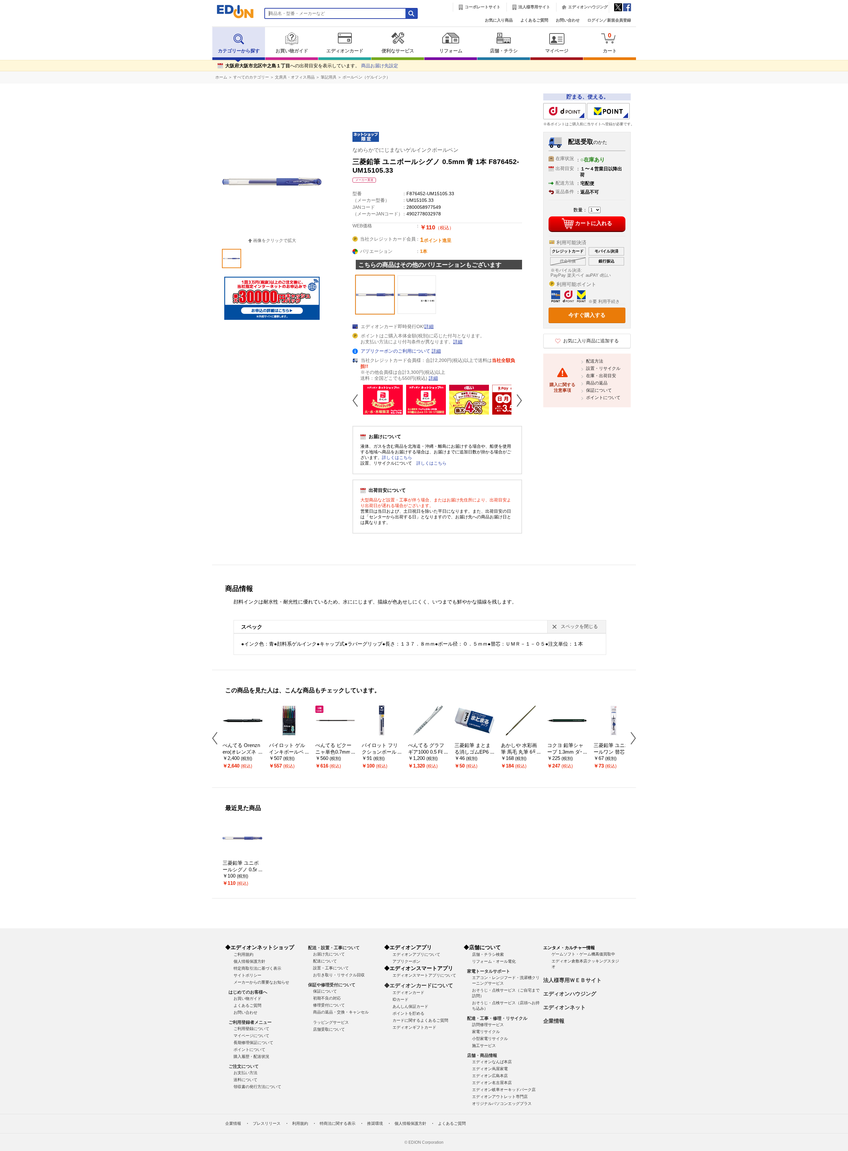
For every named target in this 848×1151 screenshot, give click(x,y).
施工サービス (484, 1045)
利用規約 (300, 1123)
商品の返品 (597, 382)
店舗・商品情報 (482, 1055)
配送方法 (594, 361)
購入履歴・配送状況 (251, 1056)
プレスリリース (267, 1123)
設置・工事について (331, 968)
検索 (17, 58)
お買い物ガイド (292, 50)
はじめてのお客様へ (248, 992)
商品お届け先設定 (379, 65)
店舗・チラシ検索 (488, 954)
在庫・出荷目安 (601, 375)
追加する (102, 57)
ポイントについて (603, 397)
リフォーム (450, 50)
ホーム (221, 77)
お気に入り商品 (499, 20)
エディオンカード (344, 50)
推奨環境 (375, 1123)
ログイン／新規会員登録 (609, 20)
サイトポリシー (247, 975)
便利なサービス (398, 50)
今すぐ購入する (587, 315)
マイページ (556, 50)
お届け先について (329, 954)
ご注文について (244, 1066)
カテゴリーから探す (239, 50)
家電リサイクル (486, 1031)
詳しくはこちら (397, 457)
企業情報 (553, 1021)
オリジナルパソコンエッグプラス (502, 1103)
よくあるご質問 (534, 20)
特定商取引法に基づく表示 (257, 968)
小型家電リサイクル (490, 1038)
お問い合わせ (568, 20)
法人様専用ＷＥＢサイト (572, 980)
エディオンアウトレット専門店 (500, 1096)
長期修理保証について (253, 1042)
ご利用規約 (243, 954)
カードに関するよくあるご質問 (420, 1020)
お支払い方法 (245, 1072)
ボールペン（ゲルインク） (366, 77)
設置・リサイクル (603, 368)
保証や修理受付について (331, 984)
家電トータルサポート (488, 971)
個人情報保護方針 (249, 961)
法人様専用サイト (534, 7)
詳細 (429, 326)
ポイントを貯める (408, 1013)
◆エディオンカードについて (418, 985)
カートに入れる (593, 223)
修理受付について (329, 1005)
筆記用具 (329, 77)
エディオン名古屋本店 (492, 1082)
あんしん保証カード (410, 1006)
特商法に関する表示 (337, 1123)
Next (516, 400)
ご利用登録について (251, 1028)
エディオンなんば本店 (492, 1062)
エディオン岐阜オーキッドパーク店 (504, 1089)
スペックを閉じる (579, 626)
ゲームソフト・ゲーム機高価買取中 (583, 954)
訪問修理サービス (488, 1024)
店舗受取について (329, 1029)
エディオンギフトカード (414, 1027)
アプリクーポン (406, 961)
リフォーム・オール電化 (494, 961)
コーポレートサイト (483, 7)
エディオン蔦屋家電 (490, 1068)
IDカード (400, 999)
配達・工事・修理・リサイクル (497, 1018)
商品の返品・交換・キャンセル (341, 1012)
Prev (357, 400)
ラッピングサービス (331, 1022)
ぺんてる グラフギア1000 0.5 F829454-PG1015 (427, 752)
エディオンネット (564, 1007)
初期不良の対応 (327, 998)
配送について (325, 961)
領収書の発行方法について (257, 1086)
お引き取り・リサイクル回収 (339, 975)
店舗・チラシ (504, 50)
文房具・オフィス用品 (295, 77)
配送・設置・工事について (334, 947)
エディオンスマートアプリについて (424, 975)
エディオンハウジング (588, 7)
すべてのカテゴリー (251, 77)
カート (610, 42)
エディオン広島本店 (490, 1075)
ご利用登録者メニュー (250, 1022)
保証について (599, 390)
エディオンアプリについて (416, 954)
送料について (245, 1079)
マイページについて (251, 1035)
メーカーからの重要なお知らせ (261, 982)
